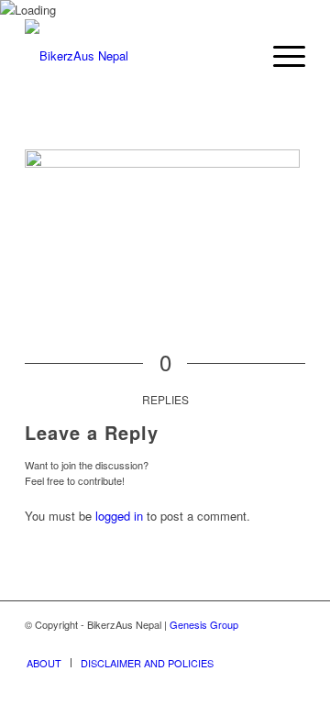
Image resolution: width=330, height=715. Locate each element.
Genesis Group (204, 624)
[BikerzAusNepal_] (137, 56)
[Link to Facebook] (264, 643)
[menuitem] (280, 56)
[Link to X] (236, 643)
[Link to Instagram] (291, 643)
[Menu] (280, 56)
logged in (119, 515)
